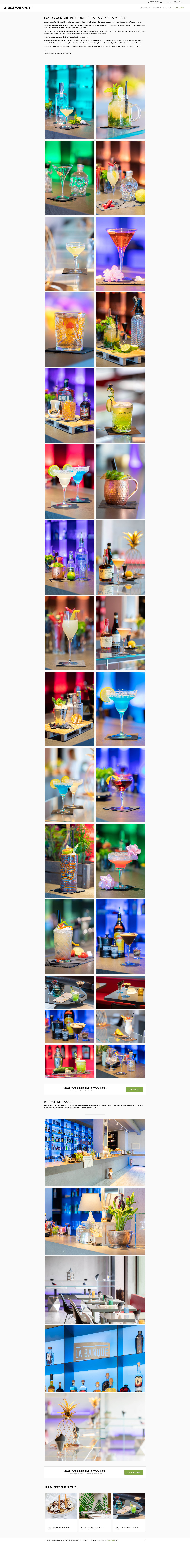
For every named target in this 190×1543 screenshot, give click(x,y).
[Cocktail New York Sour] (120, 557)
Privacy (108, 1540)
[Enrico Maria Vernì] (18, 8)
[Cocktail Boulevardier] (120, 785)
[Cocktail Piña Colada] (120, 1026)
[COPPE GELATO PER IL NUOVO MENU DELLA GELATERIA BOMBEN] (61, 1509)
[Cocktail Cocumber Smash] (120, 406)
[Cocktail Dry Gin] (120, 1061)
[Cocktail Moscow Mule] (120, 481)
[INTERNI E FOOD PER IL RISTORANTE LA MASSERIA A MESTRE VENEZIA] (95, 1509)
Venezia (68, 53)
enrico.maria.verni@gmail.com (173, 2)
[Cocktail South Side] (69, 102)
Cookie (113, 1540)
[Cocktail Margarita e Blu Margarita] (69, 481)
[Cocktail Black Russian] (120, 937)
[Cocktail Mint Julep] (69, 709)
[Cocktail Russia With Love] (120, 254)
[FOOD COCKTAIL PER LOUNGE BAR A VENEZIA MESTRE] (129, 1509)
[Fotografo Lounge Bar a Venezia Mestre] (95, 1153)
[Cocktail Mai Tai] (69, 861)
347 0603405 (154, 2)
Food (52, 53)
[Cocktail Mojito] (120, 102)
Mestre (63, 53)
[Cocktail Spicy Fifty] (120, 178)
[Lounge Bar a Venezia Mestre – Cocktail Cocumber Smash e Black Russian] (69, 992)
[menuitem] (145, 8)
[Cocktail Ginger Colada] (120, 861)
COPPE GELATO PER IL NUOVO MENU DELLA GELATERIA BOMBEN (59, 1528)
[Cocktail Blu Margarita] (120, 709)
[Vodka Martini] (69, 178)
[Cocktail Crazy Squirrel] (69, 937)
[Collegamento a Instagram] (144, 1540)
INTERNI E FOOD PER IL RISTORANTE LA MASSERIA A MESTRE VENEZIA (92, 1528)
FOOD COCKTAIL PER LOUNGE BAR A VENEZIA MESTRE (127, 1528)
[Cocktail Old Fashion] (69, 330)
